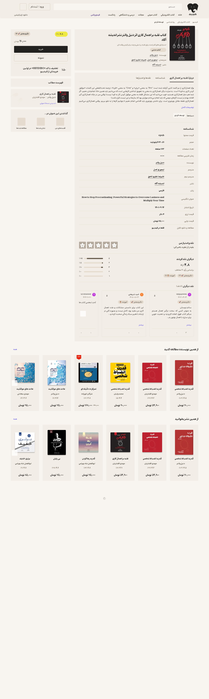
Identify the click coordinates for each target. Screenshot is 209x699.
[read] (21, 122)
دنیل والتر (154, 55)
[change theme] (14, 6)
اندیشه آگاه (156, 64)
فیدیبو (195, 22)
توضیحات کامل (187, 107)
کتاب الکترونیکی (183, 22)
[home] (192, 9)
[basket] (23, 6)
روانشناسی (170, 22)
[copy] (17, 70)
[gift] (94, 65)
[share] (101, 65)
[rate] (114, 245)
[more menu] (81, 65)
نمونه (41, 58)
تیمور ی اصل (152, 59)
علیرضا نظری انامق (138, 59)
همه (15, 349)
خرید (40, 49)
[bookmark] (87, 65)
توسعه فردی (159, 22)
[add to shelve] (60, 122)
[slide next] (83, 314)
